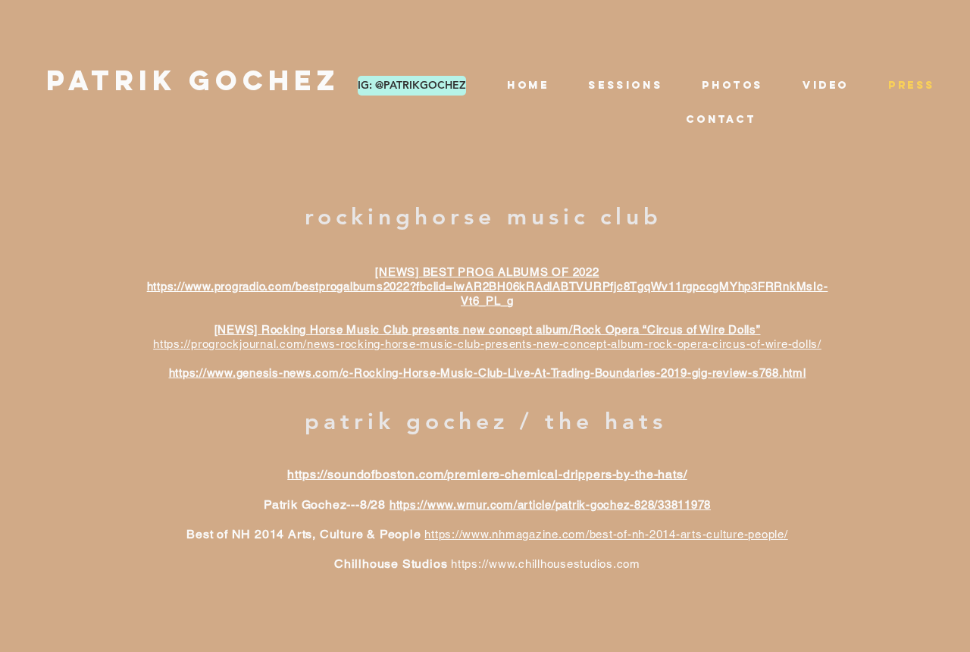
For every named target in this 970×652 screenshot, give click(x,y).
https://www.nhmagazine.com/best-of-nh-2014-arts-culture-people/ (605, 534)
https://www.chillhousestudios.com (545, 563)
